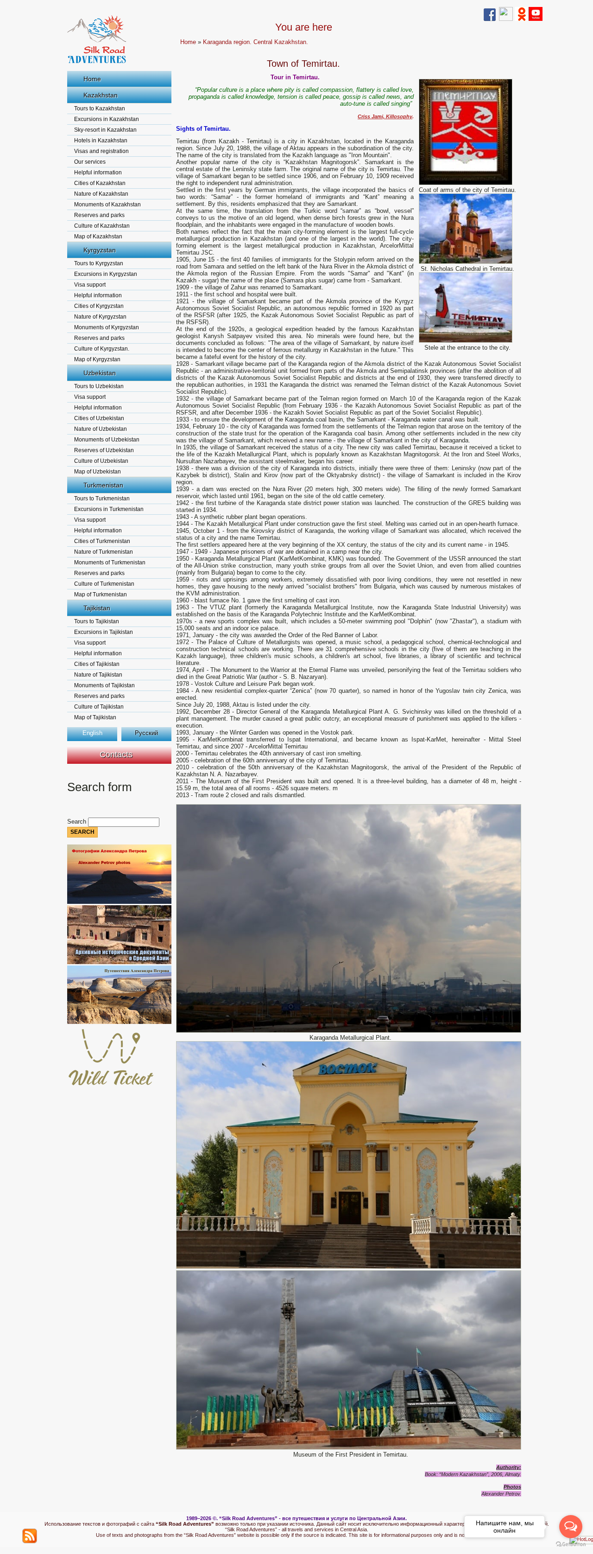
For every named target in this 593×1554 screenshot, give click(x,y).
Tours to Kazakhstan (99, 108)
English (92, 732)
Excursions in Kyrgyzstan (105, 274)
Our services (90, 162)
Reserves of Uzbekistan (104, 450)
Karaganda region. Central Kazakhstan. (255, 41)
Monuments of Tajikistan (104, 685)
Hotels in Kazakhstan (100, 140)
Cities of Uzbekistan (99, 418)
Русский (146, 732)
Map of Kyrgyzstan (97, 359)
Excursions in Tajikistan (103, 632)
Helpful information (98, 172)
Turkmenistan (103, 485)
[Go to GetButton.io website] (571, 1544)
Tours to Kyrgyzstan (98, 263)
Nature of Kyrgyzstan (100, 316)
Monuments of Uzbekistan (106, 439)
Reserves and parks (99, 215)
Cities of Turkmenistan (102, 541)
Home (92, 79)
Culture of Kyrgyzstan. (101, 348)
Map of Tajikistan (95, 717)
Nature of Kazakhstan (101, 194)
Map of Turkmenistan (100, 594)
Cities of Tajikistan (97, 664)
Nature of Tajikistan (98, 674)
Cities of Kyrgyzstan (99, 306)
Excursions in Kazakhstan (106, 119)
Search (77, 821)
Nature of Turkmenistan (103, 552)
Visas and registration (101, 151)
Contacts (116, 754)
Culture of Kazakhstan (102, 226)
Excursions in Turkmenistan (109, 509)
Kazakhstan (100, 95)
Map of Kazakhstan (98, 236)
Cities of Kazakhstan (100, 183)
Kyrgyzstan (99, 250)
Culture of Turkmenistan (104, 584)
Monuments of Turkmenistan (109, 562)
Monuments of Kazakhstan (107, 204)
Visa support (90, 284)
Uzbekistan (99, 373)
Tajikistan (96, 608)
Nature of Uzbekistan (100, 429)
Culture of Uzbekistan (101, 461)
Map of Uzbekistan (97, 471)
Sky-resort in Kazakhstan (105, 130)
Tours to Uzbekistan (99, 386)
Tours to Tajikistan (96, 621)
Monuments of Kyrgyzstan (106, 327)
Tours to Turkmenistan (102, 498)
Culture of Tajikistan (99, 706)
